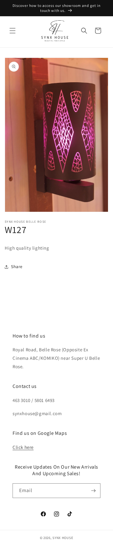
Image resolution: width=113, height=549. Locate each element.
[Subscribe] (93, 490)
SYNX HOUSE (62, 538)
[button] (12, 31)
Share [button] (17, 266)
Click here (23, 447)
